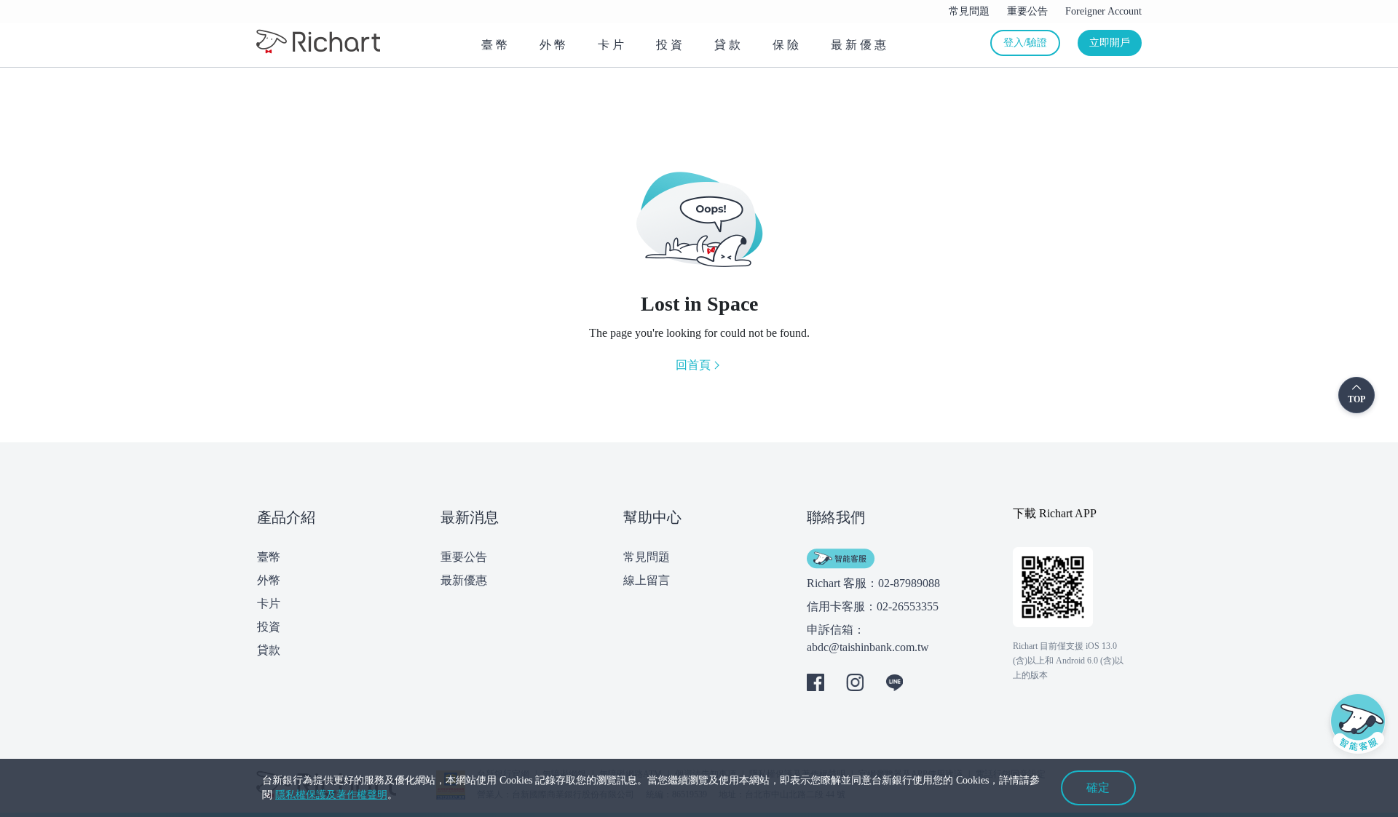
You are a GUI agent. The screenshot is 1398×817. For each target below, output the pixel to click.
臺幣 (268, 557)
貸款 (268, 650)
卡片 (268, 603)
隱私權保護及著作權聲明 (331, 794)
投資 (268, 627)
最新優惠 (464, 580)
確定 (1098, 787)
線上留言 (646, 580)
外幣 (268, 580)
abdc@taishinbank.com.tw (868, 647)
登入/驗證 (1025, 42)
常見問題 (646, 557)
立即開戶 (1109, 42)
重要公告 (464, 557)
